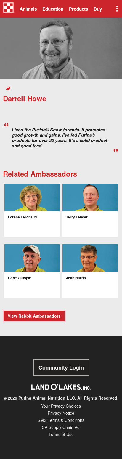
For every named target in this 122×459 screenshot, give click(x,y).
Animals (28, 9)
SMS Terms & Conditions (61, 420)
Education (52, 9)
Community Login (61, 367)
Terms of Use (61, 434)
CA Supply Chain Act (61, 427)
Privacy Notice (61, 413)
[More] (116, 9)
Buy (98, 9)
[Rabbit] (9, 87)
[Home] (9, 10)
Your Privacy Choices (61, 406)
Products (78, 9)
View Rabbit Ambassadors (34, 316)
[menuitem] (8, 9)
